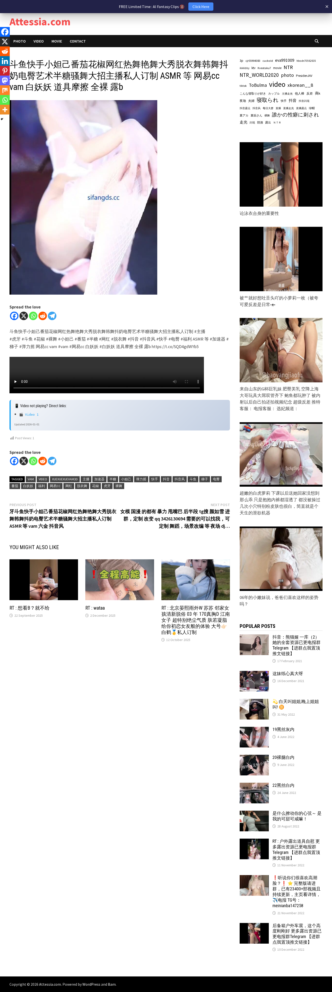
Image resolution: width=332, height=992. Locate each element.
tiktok (243, 86)
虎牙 (107, 486)
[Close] (327, 6)
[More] (5, 109)
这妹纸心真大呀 (287, 673)
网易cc (55, 486)
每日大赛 (268, 108)
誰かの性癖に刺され (295, 114)
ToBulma (258, 85)
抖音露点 (245, 108)
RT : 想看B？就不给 (29, 608)
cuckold (267, 60)
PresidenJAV (304, 76)
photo (287, 75)
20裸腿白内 (283, 757)
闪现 (252, 122)
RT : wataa (95, 608)
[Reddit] (42, 316)
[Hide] (2, 119)
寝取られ (268, 100)
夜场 (243, 101)
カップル (274, 93)
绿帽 (312, 108)
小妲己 (126, 479)
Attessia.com (39, 21)
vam (31, 479)
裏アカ (244, 115)
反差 (309, 93)
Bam (112, 984)
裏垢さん (256, 115)
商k (317, 93)
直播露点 (301, 108)
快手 (154, 479)
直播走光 (288, 108)
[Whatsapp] (33, 316)
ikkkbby (244, 68)
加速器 (99, 479)
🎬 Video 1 (29, 414)
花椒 (95, 486)
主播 (86, 479)
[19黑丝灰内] (254, 730)
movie (277, 68)
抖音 (166, 479)
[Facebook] (14, 316)
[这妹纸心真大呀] (254, 674)
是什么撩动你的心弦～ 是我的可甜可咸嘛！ (297, 816)
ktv (253, 68)
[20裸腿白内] (254, 758)
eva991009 (284, 60)
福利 (41, 486)
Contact (78, 41)
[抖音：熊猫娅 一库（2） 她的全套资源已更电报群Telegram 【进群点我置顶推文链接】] (254, 638)
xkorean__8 (300, 85)
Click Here (200, 6)
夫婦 (251, 101)
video (43, 479)
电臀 (216, 479)
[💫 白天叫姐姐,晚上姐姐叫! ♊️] (254, 702)
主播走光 (287, 93)
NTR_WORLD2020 (259, 75)
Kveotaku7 (264, 68)
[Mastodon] (5, 80)
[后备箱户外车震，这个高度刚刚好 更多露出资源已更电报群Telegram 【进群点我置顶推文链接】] (254, 926)
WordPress (91, 984)
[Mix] (5, 90)
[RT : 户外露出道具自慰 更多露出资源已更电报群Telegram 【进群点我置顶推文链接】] (254, 842)
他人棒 (299, 93)
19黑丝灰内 (283, 729)
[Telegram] (52, 316)
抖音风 (180, 479)
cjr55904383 (252, 60)
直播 (278, 108)
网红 (68, 486)
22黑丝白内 (283, 785)
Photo (19, 41)
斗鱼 (193, 479)
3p (241, 61)
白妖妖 (28, 486)
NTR (288, 67)
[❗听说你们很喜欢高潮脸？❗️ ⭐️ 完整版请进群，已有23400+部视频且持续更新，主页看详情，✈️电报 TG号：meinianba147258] (254, 878)
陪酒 (260, 122)
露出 (268, 122)
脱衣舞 (82, 486)
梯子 (204, 479)
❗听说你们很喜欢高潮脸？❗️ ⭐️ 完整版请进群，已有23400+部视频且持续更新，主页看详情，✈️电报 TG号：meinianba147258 (296, 891)
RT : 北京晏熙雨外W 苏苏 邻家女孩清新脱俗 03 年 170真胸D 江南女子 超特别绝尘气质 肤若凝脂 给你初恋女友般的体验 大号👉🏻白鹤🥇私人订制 (195, 620)
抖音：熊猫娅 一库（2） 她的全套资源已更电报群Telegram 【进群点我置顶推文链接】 (296, 645)
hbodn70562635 (306, 60)
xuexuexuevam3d (65, 479)
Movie (57, 41)
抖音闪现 (304, 101)
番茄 (14, 486)
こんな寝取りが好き (253, 93)
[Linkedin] (5, 61)
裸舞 (118, 486)
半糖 (112, 479)
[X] (23, 316)
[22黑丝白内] (254, 786)
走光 (243, 122)
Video (39, 41)
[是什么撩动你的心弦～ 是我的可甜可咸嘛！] (254, 814)
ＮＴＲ (277, 122)
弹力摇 (141, 479)
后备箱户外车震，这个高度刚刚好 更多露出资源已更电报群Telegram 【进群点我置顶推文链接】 (297, 934)
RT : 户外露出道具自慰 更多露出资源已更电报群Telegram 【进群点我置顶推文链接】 (296, 849)
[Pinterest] (5, 71)
